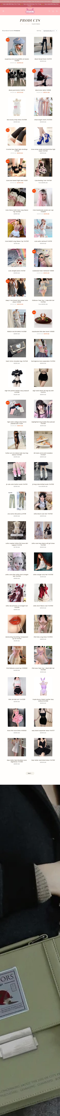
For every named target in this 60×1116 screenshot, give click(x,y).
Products (27, 24)
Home (21, 24)
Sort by (39, 31)
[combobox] (50, 30)
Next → (30, 773)
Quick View (17, 46)
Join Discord (56, 1)
